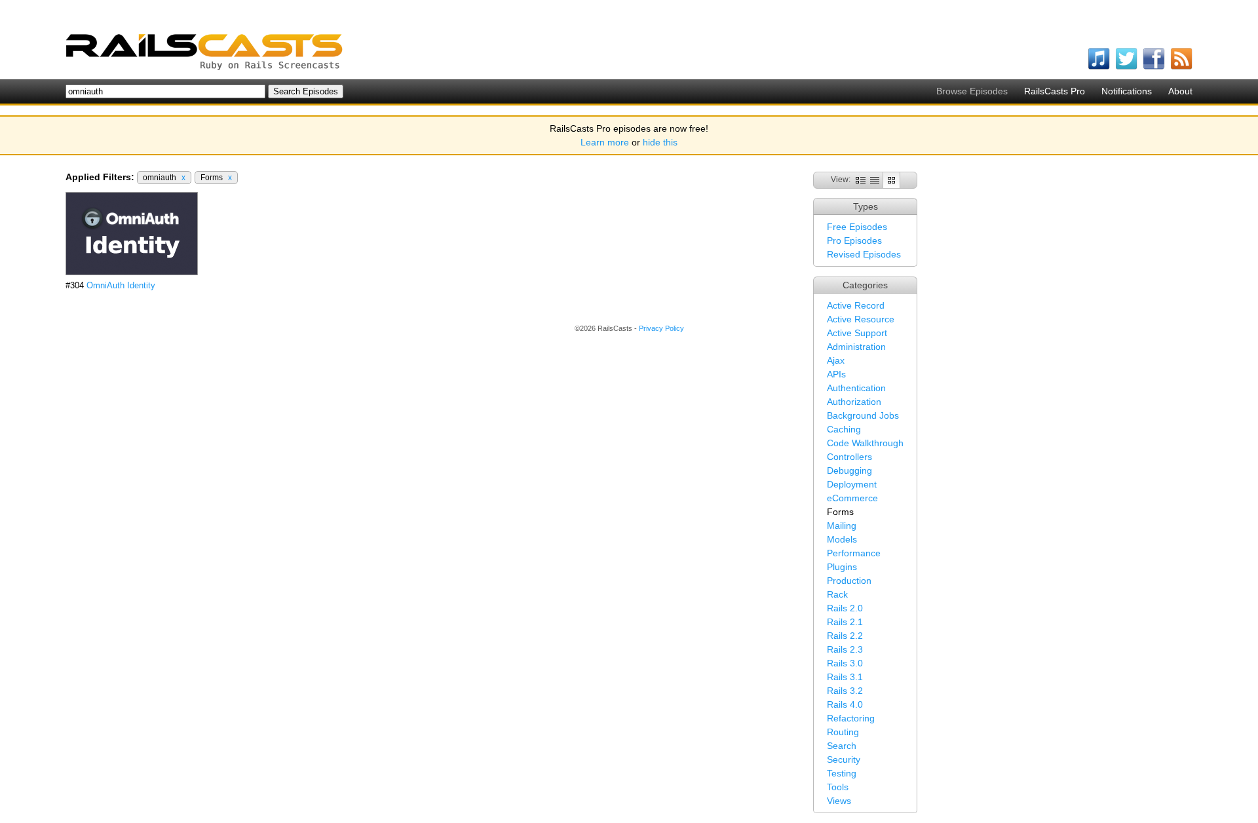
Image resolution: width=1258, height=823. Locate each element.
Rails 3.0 (845, 663)
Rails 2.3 (845, 649)
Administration (856, 346)
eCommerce (852, 498)
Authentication (856, 388)
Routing (843, 732)
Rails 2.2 (845, 635)
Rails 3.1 (845, 677)
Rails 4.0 (845, 704)
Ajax (836, 360)
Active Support (857, 333)
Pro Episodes (854, 240)
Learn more (605, 142)
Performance (854, 553)
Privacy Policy (661, 328)
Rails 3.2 (845, 690)
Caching (844, 429)
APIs (836, 374)
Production (849, 580)
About (1180, 91)
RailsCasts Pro (1054, 91)
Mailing (841, 525)
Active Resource (860, 319)
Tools (837, 787)
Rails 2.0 (845, 608)
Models (842, 539)
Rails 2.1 (845, 622)
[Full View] (860, 179)
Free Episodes (857, 226)
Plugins (842, 567)
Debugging (849, 470)
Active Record (856, 305)
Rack (837, 594)
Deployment (852, 484)
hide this (660, 142)
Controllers (849, 456)
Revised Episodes (864, 254)
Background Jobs (863, 415)
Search (841, 745)
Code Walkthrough (865, 443)
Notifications (1126, 91)
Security (843, 759)
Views (839, 800)
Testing (841, 773)
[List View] (875, 179)
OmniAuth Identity (120, 285)
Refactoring (851, 718)
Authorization (854, 401)
